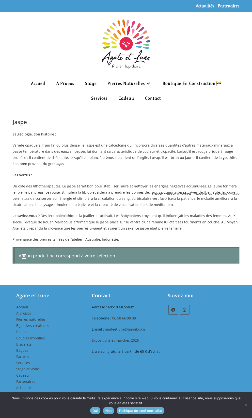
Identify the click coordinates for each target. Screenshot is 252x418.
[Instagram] (184, 310)
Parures (22, 356)
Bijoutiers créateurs (32, 325)
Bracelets (24, 344)
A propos (23, 313)
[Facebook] (173, 310)
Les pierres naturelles (211, 193)
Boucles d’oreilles (30, 338)
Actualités (205, 5)
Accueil (157, 193)
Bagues (22, 350)
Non (108, 411)
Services (23, 362)
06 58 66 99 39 (124, 318)
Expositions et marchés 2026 (115, 340)
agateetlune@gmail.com (125, 329)
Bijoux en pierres (179, 193)
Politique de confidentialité (140, 411)
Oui (95, 411)
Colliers (22, 331)
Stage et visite (27, 369)
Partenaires (228, 5)
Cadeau (22, 375)
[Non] (245, 404)
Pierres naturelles (31, 319)
